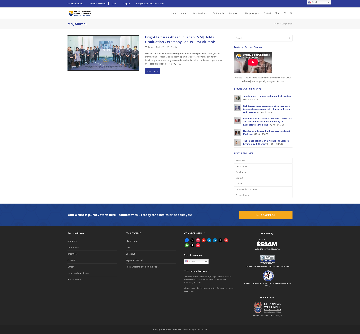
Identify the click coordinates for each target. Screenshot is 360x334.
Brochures (241, 172)
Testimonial (241, 166)
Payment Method (134, 260)
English (191, 261)
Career (239, 183)
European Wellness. (172, 329)
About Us (240, 160)
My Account (131, 241)
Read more (152, 71)
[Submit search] (290, 38)
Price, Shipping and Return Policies (142, 266)
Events (174, 47)
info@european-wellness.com (150, 3)
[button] (285, 13)
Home (276, 23)
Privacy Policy (242, 195)
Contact (239, 177)
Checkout (130, 253)
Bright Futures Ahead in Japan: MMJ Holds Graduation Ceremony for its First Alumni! (180, 39)
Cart (128, 247)
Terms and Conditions (246, 189)
